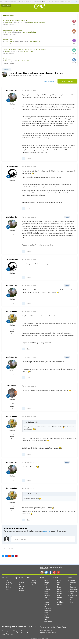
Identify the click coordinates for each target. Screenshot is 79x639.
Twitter (46, 572)
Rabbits (46, 617)
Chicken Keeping (73, 581)
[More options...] (74, 90)
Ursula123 (11, 385)
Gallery (33, 583)
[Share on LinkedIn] (12, 556)
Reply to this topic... (20, 539)
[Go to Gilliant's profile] (74, 60)
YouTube (54, 572)
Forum (33, 580)
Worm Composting (48, 620)
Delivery (21, 588)
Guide (42, 577)
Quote (29, 158)
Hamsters (47, 608)
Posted (29, 90)
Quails (46, 615)
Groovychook (12, 166)
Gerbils (46, 602)
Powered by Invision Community (40, 638)
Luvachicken (11, 311)
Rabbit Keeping (73, 586)
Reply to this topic (67, 81)
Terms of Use (44, 627)
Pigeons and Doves (60, 601)
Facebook (50, 572)
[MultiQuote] (23, 158)
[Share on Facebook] (6, 556)
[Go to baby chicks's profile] (74, 21)
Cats (45, 587)
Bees (46, 580)
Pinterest (58, 572)
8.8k (12, 329)
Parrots (46, 613)
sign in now (46, 531)
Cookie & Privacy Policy (58, 627)
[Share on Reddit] (9, 556)
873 (13, 404)
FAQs (7, 589)
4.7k (12, 184)
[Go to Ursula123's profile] (12, 393)
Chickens (47, 589)
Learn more (67, 1)
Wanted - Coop (8, 40)
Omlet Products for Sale (28, 32)
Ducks (46, 593)
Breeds (55, 577)
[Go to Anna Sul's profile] (74, 50)
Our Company (9, 581)
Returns (21, 591)
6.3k (12, 108)
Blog (32, 585)
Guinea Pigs (46, 605)
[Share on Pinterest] (16, 556)
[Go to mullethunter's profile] (4, 74)
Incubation (47, 611)
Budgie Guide (46, 584)
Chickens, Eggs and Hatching (36, 22)
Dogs (46, 591)
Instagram (42, 572)
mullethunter (11, 90)
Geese (59, 591)
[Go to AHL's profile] (74, 31)
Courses (69, 577)
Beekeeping (74, 589)
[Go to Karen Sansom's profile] (74, 40)
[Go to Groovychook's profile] (12, 173)
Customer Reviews (9, 586)
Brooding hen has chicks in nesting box (15, 20)
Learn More (9, 635)
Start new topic (49, 81)
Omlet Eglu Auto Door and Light (13, 30)
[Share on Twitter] (3, 556)
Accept (75, 2)
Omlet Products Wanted (25, 61)
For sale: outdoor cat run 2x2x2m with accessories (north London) (24, 49)
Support (21, 586)
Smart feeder (7, 59)
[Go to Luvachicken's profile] (12, 318)
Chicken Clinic (36, 75)
